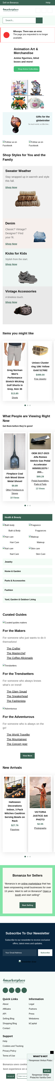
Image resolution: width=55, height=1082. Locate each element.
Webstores (34, 1018)
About (5, 1004)
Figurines (14, 829)
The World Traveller (18, 734)
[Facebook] (5, 990)
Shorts (15, 398)
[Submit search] (39, 20)
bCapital (33, 1023)
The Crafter (13, 648)
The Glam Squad (17, 691)
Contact (6, 1028)
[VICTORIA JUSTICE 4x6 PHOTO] (40, 813)
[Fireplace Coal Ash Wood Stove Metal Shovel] (15, 466)
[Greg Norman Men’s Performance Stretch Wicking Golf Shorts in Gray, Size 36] (15, 371)
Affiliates (7, 1009)
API (4, 1014)
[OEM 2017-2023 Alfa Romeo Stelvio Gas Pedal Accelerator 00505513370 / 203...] (40, 466)
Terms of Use (9, 1056)
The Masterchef (16, 653)
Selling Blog (8, 1018)
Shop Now (11, 187)
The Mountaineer (17, 739)
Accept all (10, 1076)
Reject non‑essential (25, 1076)
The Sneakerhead (17, 696)
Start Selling (27, 905)
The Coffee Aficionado (20, 657)
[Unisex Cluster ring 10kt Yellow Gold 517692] (40, 371)
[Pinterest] (18, 990)
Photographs (40, 828)
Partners (33, 1009)
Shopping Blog (10, 1023)
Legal (31, 1004)
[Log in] (44, 10)
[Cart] (38, 10)
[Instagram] (24, 990)
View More (27, 756)
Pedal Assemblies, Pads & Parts (40, 482)
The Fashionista (16, 700)
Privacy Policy (9, 1051)
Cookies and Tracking (13, 1046)
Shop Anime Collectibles (28, 69)
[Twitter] (11, 990)
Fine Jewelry (40, 379)
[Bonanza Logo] (11, 10)
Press (31, 1014)
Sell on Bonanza (10, 2)
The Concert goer (17, 743)
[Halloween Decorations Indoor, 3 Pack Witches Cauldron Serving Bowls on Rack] (15, 813)
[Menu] (50, 10)
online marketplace (31, 883)
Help (48, 2)
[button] (25, 405)
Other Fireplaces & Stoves (15, 492)
